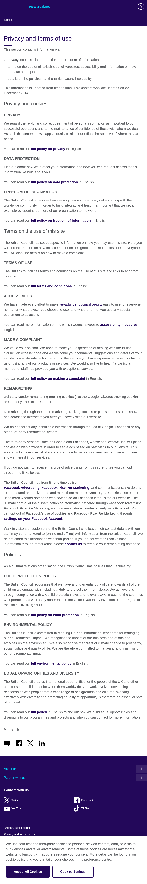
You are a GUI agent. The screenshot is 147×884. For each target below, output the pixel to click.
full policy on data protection (54, 182)
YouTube (16, 808)
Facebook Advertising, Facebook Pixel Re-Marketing (46, 488)
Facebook (87, 800)
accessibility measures (119, 325)
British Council (13, 7)
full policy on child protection (55, 615)
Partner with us (14, 777)
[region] (73, 860)
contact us (73, 544)
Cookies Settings (73, 871)
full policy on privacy (48, 149)
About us (10, 769)
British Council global (17, 827)
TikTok (85, 808)
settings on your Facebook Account (33, 519)
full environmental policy (51, 663)
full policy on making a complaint (58, 378)
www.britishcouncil (80, 304)
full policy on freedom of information (61, 220)
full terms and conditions (51, 286)
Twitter (15, 800)
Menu (8, 20)
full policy (39, 712)
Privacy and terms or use (19, 834)
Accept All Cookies (28, 871)
